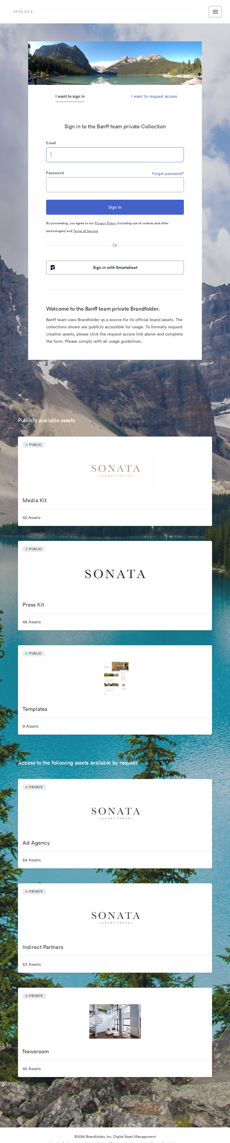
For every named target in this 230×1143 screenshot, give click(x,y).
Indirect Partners (42, 947)
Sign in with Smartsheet (115, 267)
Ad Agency (36, 842)
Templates (34, 709)
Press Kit (33, 604)
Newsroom (35, 1051)
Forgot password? (168, 173)
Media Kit (34, 500)
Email (51, 142)
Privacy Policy (105, 223)
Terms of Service (85, 230)
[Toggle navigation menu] (215, 11)
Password (55, 172)
